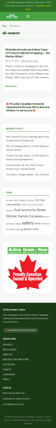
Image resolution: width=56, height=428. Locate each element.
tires (38, 223)
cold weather (13, 204)
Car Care (40, 200)
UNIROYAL (8, 354)
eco (30, 205)
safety (28, 223)
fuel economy (25, 210)
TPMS (43, 224)
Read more (11, 86)
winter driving (16, 229)
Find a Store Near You (14, 393)
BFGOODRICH (10, 349)
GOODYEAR (9, 364)
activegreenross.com (13, 404)
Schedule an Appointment (16, 398)
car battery (30, 200)
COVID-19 (25, 205)
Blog (4, 26)
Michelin (46, 217)
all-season (10, 200)
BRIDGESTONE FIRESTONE (16, 359)
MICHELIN (7, 344)
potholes (10, 223)
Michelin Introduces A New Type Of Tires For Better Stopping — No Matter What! (27, 53)
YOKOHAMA (9, 374)
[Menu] (28, 16)
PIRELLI (6, 379)
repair (18, 223)
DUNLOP (7, 369)
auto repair (20, 200)
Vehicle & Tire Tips (29, 61)
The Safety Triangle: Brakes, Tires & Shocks (27, 174)
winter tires (31, 229)
